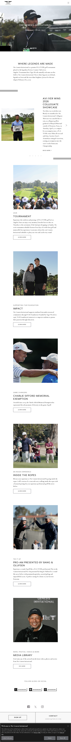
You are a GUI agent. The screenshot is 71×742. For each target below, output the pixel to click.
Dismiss (50, 738)
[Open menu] (68, 3)
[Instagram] (42, 707)
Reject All (62, 738)
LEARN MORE (22, 237)
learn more (22, 410)
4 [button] (38, 156)
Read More (46, 150)
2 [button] (33, 156)
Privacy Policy (37, 732)
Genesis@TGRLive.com (53, 719)
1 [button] (30, 156)
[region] (35, 732)
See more (22, 666)
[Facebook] (28, 707)
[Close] (68, 726)
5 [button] (41, 156)
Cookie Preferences (7, 738)
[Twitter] (35, 707)
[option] (35, 124)
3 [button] (35, 156)
